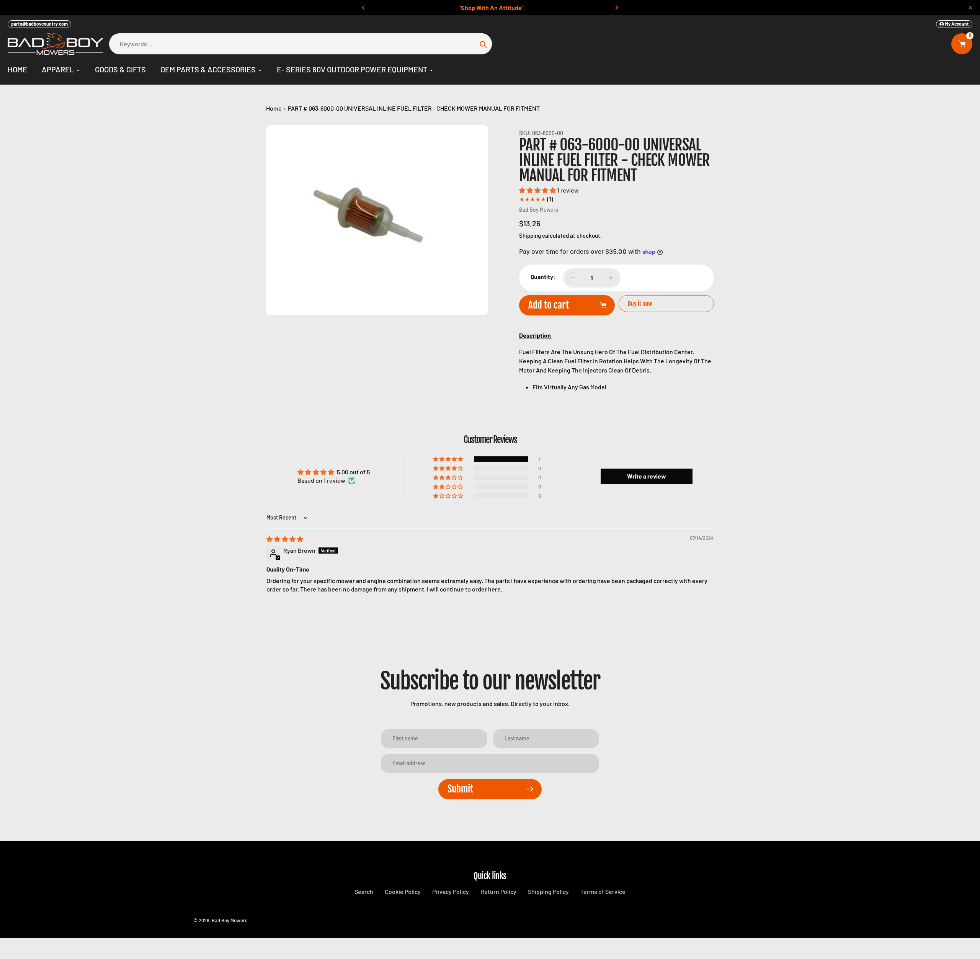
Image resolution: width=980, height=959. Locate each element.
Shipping (530, 235)
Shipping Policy (548, 891)
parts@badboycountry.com (39, 23)
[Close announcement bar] (970, 7)
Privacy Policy (450, 891)
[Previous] (364, 7)
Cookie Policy (403, 891)
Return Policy (498, 891)
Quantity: (543, 276)
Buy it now (640, 303)
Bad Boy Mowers (538, 209)
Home (274, 108)
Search (363, 891)
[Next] (616, 7)
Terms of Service (603, 891)
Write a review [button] (646, 476)
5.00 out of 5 (353, 471)
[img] (284, 538)
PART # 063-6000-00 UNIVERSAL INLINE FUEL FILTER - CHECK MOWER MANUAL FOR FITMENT (414, 108)
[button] (538, 190)
